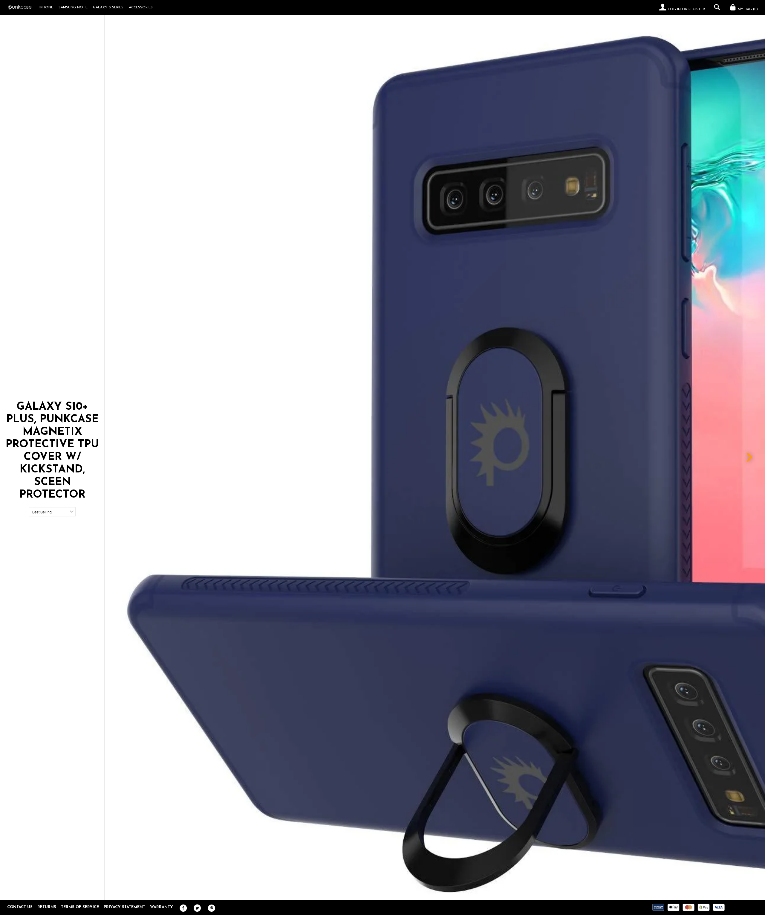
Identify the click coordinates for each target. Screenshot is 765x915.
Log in (674, 9)
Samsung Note (73, 7)
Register (696, 9)
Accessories (141, 7)
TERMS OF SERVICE (80, 907)
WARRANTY (161, 907)
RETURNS (46, 907)
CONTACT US (20, 907)
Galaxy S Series (108, 7)
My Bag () (747, 9)
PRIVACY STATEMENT (124, 907)
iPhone (46, 7)
